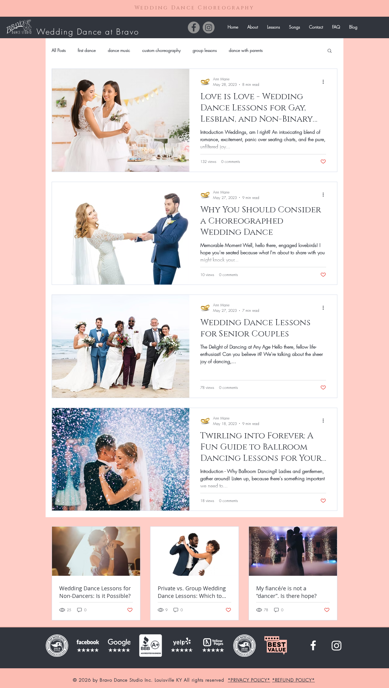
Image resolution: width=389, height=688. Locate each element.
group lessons (205, 50)
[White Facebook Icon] (313, 645)
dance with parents (246, 50)
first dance (87, 50)
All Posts (59, 50)
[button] (273, 27)
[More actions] (325, 81)
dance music (119, 50)
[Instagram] (209, 27)
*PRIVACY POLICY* (249, 680)
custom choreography (161, 50)
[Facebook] (194, 27)
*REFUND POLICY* (293, 680)
